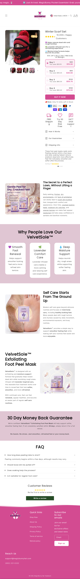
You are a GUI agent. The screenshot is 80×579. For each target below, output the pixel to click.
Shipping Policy (36, 527)
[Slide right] (37, 70)
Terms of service (36, 536)
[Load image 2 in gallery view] (19, 70)
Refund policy (35, 541)
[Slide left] (7, 70)
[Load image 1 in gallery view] (13, 70)
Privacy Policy (35, 531)
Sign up (61, 543)
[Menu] (6, 15)
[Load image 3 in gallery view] (25, 70)
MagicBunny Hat (39, 576)
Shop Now (34, 517)
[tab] (58, 166)
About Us (33, 522)
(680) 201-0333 (12, 563)
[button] (71, 15)
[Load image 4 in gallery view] (32, 70)
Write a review (40, 498)
